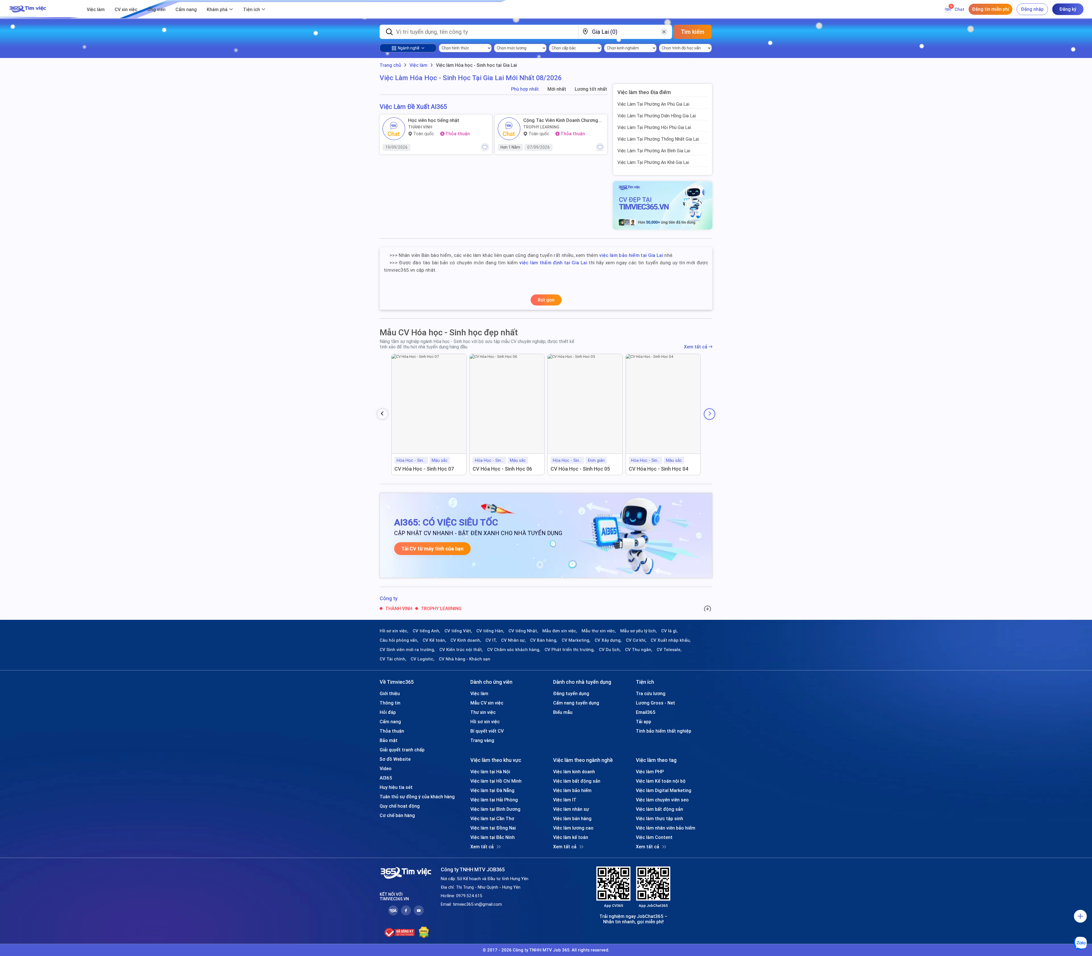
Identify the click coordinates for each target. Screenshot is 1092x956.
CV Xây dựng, (608, 640)
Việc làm (96, 9)
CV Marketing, (576, 640)
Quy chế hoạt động (400, 806)
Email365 (645, 712)
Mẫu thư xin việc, (599, 630)
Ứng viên (156, 9)
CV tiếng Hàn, (490, 630)
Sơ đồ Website (395, 759)
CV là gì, (669, 630)
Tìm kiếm (692, 31)
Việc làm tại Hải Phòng (494, 799)
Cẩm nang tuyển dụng (576, 702)
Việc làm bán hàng (572, 818)
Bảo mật (389, 740)
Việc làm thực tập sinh (659, 818)
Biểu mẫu (562, 712)
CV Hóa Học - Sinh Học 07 (424, 468)
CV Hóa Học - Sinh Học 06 (502, 468)
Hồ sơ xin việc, (394, 630)
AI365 (386, 777)
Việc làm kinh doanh (574, 771)
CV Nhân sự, (513, 640)
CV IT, (491, 640)
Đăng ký (1067, 9)
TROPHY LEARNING (541, 127)
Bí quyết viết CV (487, 730)
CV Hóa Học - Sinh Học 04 (658, 468)
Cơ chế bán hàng (397, 815)
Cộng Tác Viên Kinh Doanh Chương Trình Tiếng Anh (560, 120)
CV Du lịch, (610, 649)
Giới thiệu (390, 693)
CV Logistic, (423, 659)
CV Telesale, (669, 649)
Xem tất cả (695, 347)
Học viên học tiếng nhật (433, 120)
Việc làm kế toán (570, 837)
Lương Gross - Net (655, 702)
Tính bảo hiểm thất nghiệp (663, 730)
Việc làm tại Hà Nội (490, 771)
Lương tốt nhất (591, 89)
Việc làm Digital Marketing (663, 790)
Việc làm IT (564, 799)
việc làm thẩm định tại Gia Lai (553, 262)
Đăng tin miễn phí (990, 9)
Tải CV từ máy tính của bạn (432, 549)
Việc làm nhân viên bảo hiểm (665, 827)
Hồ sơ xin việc (485, 721)
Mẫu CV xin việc (486, 702)
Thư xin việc (483, 712)
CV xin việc (126, 9)
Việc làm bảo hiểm (572, 790)
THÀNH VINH (420, 127)
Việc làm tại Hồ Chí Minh (496, 780)
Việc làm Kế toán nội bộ (661, 780)
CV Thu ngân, (638, 649)
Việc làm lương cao (573, 827)
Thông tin (390, 702)
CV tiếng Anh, (426, 630)
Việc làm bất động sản (576, 780)
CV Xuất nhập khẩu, (671, 640)
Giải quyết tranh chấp (402, 749)
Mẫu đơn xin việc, (559, 630)
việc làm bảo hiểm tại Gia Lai (631, 255)
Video (386, 768)
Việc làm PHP (650, 771)
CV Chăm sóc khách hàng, (513, 649)
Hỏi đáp (388, 712)
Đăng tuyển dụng (571, 693)
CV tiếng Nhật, (523, 630)
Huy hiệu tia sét (396, 787)
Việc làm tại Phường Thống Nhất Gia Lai (658, 139)
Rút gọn (546, 300)
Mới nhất (556, 89)
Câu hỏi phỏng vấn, (399, 640)
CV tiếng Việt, (458, 630)
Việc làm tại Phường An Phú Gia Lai (653, 104)
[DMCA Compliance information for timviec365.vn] (424, 932)
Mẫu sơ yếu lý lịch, (638, 630)
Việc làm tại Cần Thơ (492, 818)
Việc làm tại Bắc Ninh (492, 837)
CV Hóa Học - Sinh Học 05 (580, 468)
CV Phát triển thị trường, (570, 649)
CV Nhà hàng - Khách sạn (464, 659)
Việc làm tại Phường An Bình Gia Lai (653, 150)
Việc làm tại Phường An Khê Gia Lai (653, 162)
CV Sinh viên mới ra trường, (407, 649)
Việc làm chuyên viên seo (662, 799)
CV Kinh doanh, (465, 640)
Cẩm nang (186, 9)
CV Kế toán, (434, 640)
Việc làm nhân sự (571, 809)
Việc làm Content (654, 837)
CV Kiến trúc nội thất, (461, 649)
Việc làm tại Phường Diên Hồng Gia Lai (656, 116)
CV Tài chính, (393, 659)
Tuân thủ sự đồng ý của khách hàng (417, 796)
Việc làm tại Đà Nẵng (492, 790)
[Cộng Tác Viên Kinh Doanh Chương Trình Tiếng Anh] (509, 128)
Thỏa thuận (392, 730)
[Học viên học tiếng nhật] (393, 128)
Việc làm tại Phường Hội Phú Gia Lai (654, 127)
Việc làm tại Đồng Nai (493, 827)
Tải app (643, 721)
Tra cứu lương (650, 693)
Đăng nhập (1032, 9)
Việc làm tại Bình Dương (495, 809)
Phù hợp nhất (525, 89)
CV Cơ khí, (636, 640)
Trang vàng (482, 740)
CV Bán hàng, (543, 640)
